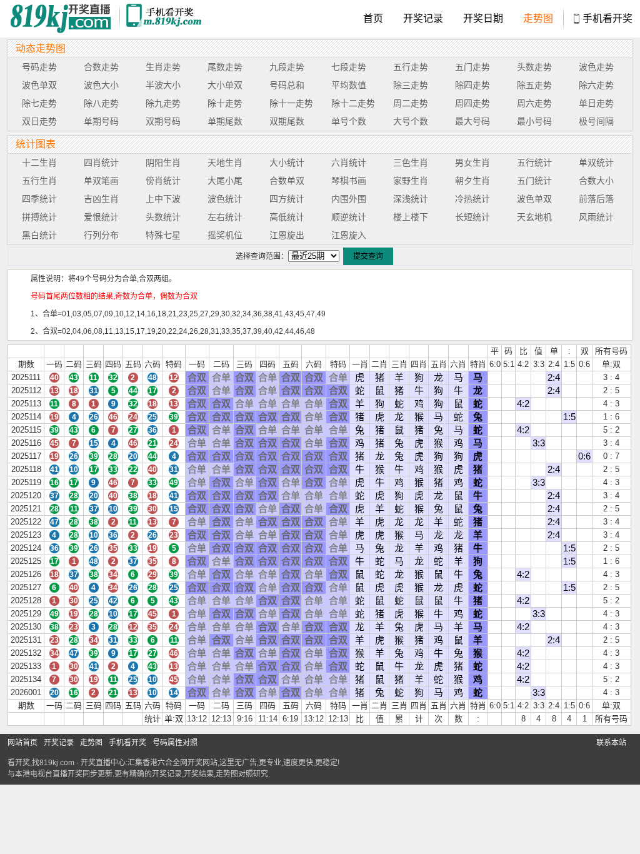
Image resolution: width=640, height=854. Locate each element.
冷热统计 (472, 199)
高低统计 (286, 217)
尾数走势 (225, 67)
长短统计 (472, 217)
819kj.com (56, 762)
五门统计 (534, 181)
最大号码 (472, 121)
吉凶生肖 (101, 199)
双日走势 (39, 121)
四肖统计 (101, 163)
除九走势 (163, 103)
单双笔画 (101, 181)
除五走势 (534, 85)
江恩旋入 (348, 235)
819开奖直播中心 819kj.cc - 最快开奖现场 (64, 19)
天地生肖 (225, 163)
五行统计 (534, 163)
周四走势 (472, 103)
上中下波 (163, 199)
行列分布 (101, 235)
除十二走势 (353, 103)
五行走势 (410, 67)
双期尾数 (286, 121)
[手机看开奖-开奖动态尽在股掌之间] (165, 19)
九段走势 (286, 67)
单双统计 (596, 163)
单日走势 (596, 103)
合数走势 (101, 67)
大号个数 (410, 121)
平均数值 (348, 85)
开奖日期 (483, 18)
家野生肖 (410, 181)
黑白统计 (39, 235)
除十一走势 (291, 103)
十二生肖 (39, 163)
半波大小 (163, 85)
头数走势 (534, 67)
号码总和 (286, 85)
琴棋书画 (348, 181)
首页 (373, 18)
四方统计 (286, 199)
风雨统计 (596, 217)
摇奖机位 (225, 235)
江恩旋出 (286, 235)
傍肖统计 (163, 181)
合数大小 (596, 181)
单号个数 (348, 121)
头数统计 (163, 217)
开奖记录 (423, 18)
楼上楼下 (410, 217)
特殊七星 (163, 235)
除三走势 (410, 85)
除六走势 (596, 85)
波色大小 (101, 85)
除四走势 (472, 85)
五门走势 (472, 67)
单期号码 (101, 121)
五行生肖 (39, 181)
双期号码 (163, 121)
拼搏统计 (39, 217)
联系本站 (611, 742)
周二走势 (410, 103)
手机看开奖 (607, 18)
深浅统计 (410, 199)
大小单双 (225, 85)
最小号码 (534, 121)
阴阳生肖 (163, 163)
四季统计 (39, 199)
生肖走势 (163, 67)
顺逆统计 (348, 217)
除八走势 (101, 103)
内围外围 (348, 199)
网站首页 (23, 742)
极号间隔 (596, 121)
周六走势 (534, 103)
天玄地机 (534, 217)
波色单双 (39, 85)
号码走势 (39, 67)
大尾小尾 (225, 181)
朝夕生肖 (472, 181)
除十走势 (225, 103)
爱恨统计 (101, 217)
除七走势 (39, 103)
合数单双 (286, 181)
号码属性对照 (175, 742)
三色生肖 (410, 163)
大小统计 (286, 163)
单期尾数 (225, 121)
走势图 (538, 18)
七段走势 (348, 67)
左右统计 (225, 217)
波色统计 (225, 199)
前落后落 (596, 199)
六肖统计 (348, 163)
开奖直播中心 (103, 762)
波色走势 (596, 67)
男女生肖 (472, 163)
